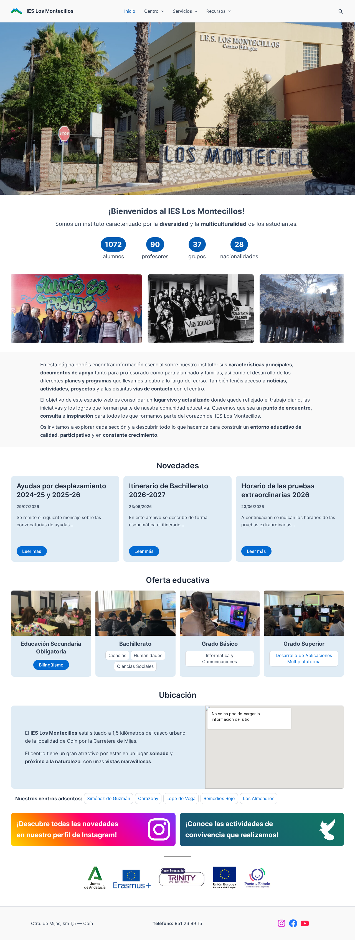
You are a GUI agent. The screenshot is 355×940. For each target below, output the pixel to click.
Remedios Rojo (219, 798)
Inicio (129, 11)
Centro (151, 11)
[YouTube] (305, 923)
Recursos (215, 11)
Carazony (148, 798)
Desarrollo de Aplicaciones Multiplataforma (304, 658)
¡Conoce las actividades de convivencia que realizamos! (231, 829)
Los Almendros (258, 798)
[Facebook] (293, 923)
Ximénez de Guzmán (108, 798)
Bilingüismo (51, 665)
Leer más (31, 551)
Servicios (182, 11)
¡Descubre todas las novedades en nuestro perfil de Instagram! (67, 829)
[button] (161, 11)
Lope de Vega (181, 798)
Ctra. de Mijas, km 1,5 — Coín (62, 923)
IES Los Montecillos (50, 11)
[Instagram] (281, 923)
